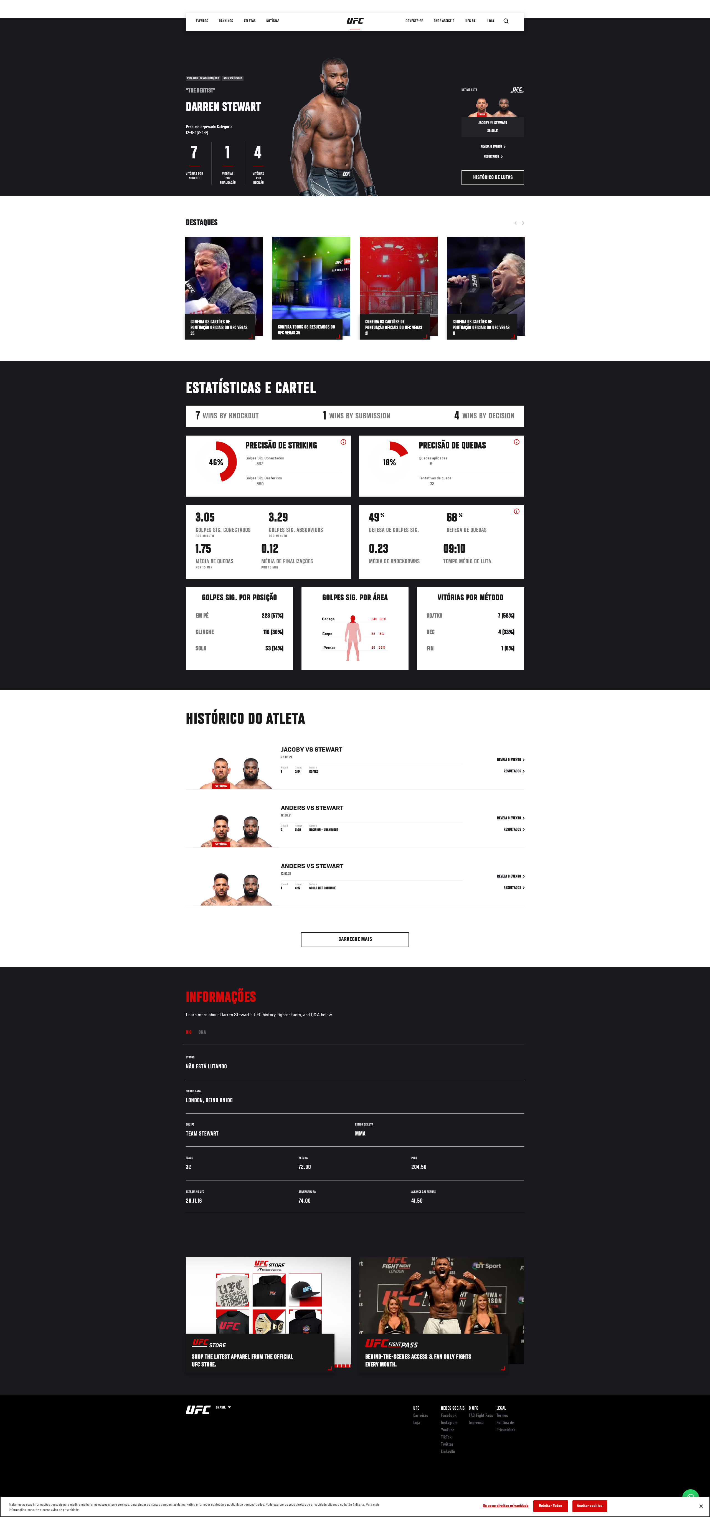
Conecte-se (414, 21)
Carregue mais (355, 939)
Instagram (449, 1422)
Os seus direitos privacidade (506, 1506)
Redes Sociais (453, 1408)
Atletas (249, 21)
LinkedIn (448, 1451)
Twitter (447, 1444)
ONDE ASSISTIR (444, 21)
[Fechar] (701, 1506)
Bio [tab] (189, 1032)
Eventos (202, 21)
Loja (416, 1422)
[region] (355, 1507)
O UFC (473, 1408)
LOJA (490, 21)
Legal (501, 1408)
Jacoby (292, 750)
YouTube (447, 1430)
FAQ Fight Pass (481, 1415)
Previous (516, 223)
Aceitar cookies (589, 1506)
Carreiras (420, 1415)
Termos (502, 1415)
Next (522, 223)
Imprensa (476, 1422)
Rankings (226, 21)
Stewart (328, 750)
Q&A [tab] (202, 1032)
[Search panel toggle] (506, 21)
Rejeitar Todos (550, 1506)
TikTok (446, 1437)
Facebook (449, 1415)
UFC (416, 1408)
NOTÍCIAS (272, 21)
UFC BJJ (470, 21)
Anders (293, 808)
